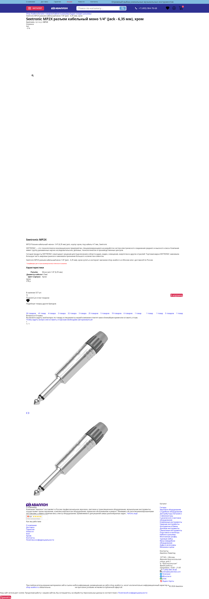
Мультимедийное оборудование (167, 542)
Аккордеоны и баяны (169, 526)
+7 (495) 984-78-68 (148, 8)
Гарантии (57, 2)
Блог (28, 533)
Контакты (94, 2)
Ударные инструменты (169, 524)
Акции (69, 2)
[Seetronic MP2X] (50, 53)
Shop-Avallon (31, 13)
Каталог (37, 8)
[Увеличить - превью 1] (69, 459)
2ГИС (164, 579)
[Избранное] (167, 8)
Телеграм (166, 574)
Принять (5, 597)
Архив (28, 536)
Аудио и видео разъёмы (80, 13)
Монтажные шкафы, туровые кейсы (168, 537)
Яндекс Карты (168, 581)
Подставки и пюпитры (169, 532)
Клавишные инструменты (171, 522)
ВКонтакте (166, 576)
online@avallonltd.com (171, 572)
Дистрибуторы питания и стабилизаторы (171, 514)
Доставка (44, 2)
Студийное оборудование (171, 511)
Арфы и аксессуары (168, 545)
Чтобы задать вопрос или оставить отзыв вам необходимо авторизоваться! (59, 319)
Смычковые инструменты (171, 530)
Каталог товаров (45, 13)
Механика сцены (167, 547)
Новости (81, 2)
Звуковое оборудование (170, 509)
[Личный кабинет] (174, 8)
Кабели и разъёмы (61, 13)
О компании (30, 2)
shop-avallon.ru (32, 587)
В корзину (176, 295)
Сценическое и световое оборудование (170, 519)
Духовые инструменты (169, 528)
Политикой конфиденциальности (132, 593)
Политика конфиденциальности (40, 540)
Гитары (163, 507)
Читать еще (132, 513)
